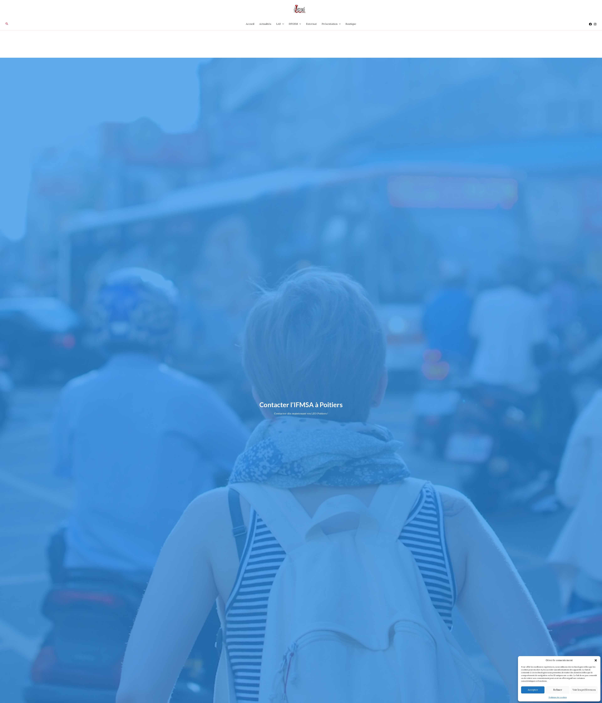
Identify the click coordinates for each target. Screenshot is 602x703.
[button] (595, 660)
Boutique (351, 23)
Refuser (557, 689)
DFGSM (293, 23)
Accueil (250, 23)
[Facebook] (590, 24)
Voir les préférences (584, 689)
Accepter (533, 689)
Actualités (265, 23)
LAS (278, 23)
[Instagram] (595, 24)
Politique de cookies (558, 697)
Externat (311, 23)
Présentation (330, 23)
